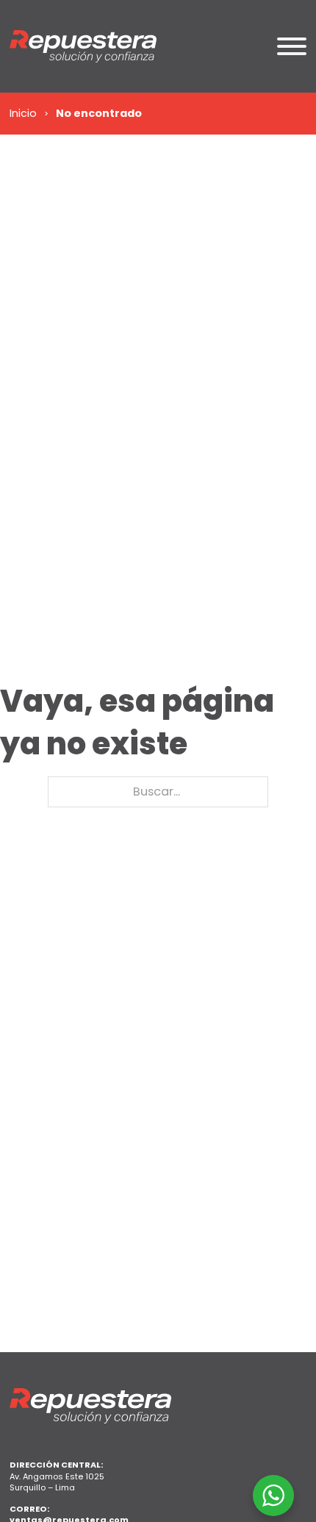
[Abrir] (291, 46)
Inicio (23, 113)
